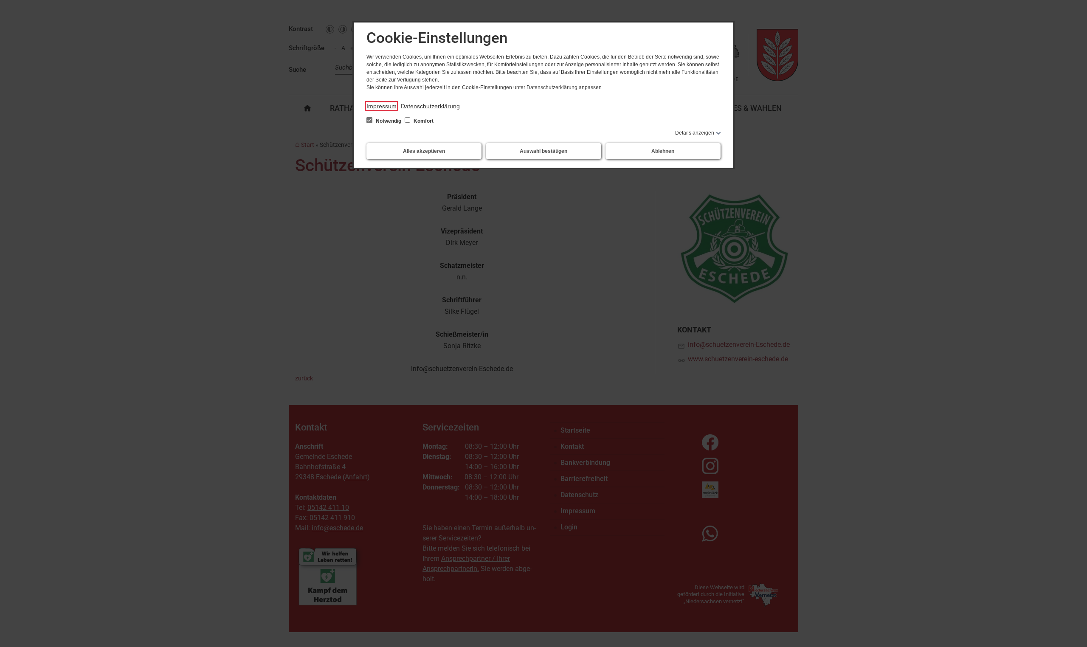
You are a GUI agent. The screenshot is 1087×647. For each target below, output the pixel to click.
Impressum (381, 106)
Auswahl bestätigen (543, 151)
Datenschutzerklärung (430, 106)
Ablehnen (662, 151)
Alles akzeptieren (424, 151)
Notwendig (389, 121)
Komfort (423, 121)
